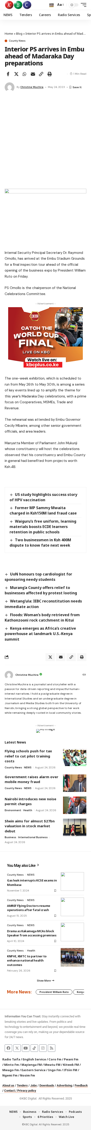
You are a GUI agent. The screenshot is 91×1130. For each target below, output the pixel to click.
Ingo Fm (54, 1070)
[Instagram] (43, 1048)
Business (10, 837)
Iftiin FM (70, 1070)
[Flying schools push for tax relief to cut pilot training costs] (74, 757)
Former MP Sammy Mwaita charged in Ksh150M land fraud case (43, 510)
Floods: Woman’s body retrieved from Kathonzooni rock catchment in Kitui (42, 617)
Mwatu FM (52, 1065)
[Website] (84, 675)
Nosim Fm (27, 1075)
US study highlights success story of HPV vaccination (43, 497)
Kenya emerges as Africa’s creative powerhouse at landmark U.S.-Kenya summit (40, 634)
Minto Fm (11, 1065)
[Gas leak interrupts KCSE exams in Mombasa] (72, 881)
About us (8, 1085)
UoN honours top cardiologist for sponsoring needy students (38, 577)
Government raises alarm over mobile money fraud (31, 779)
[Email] (33, 74)
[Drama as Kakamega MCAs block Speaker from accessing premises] (72, 932)
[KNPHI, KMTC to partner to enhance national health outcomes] (72, 957)
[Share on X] (16, 74)
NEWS (28, 767)
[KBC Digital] (18, 4)
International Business (33, 837)
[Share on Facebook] (8, 74)
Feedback (81, 1085)
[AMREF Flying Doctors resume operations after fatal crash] (72, 907)
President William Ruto (54, 992)
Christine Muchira (31, 87)
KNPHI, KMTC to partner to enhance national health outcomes (27, 960)
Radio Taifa (11, 1059)
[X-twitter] (17, 1048)
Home (9, 33)
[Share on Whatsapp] (24, 74)
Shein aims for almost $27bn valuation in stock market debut (30, 826)
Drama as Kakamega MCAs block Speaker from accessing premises (31, 933)
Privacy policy (26, 1090)
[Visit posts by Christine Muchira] (9, 87)
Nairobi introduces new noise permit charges (30, 801)
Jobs (33, 1085)
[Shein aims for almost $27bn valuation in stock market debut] (74, 827)
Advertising (64, 1085)
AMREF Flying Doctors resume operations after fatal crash (28, 908)
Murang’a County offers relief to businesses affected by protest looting (41, 590)
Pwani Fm (71, 1059)
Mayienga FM (31, 1065)
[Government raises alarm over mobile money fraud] (74, 783)
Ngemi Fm (10, 1075)
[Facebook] (8, 1048)
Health (27, 810)
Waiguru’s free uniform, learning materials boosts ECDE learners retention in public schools (43, 527)
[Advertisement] (45, 141)
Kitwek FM (71, 1065)
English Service (34, 1059)
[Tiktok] (34, 1048)
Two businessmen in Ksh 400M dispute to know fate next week (40, 542)
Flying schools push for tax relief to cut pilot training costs (28, 756)
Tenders (22, 1085)
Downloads (46, 1085)
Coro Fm (55, 1059)
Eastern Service (33, 1070)
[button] (51, 5)
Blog (19, 33)
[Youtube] (25, 1048)
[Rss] (51, 1048)
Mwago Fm (10, 1070)
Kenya (81, 992)
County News (17, 41)
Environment (13, 810)
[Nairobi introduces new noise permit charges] (74, 805)
